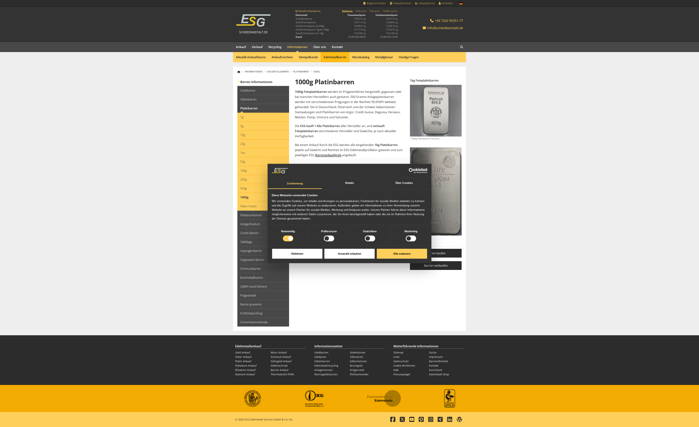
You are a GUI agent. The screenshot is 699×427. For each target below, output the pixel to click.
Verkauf (257, 47)
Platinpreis (374, 11)
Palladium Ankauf (246, 365)
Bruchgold (356, 365)
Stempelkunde (308, 57)
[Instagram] (431, 419)
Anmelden (447, 3)
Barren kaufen (436, 253)
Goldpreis (347, 11)
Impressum (436, 357)
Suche (433, 352)
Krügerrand (357, 370)
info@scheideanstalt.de (445, 28)
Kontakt (337, 47)
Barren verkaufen (436, 266)
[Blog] (459, 419)
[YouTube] (412, 419)
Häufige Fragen (409, 57)
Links (396, 357)
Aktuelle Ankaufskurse (251, 57)
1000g (316, 71)
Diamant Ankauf (245, 374)
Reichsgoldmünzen (326, 374)
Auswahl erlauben (349, 253)
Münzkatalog (361, 57)
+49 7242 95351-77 (448, 20)
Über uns (319, 47)
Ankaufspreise (426, 3)
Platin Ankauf (243, 361)
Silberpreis (361, 11)
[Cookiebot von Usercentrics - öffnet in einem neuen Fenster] (411, 170)
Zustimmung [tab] (295, 183)
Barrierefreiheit (438, 361)
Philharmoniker (359, 374)
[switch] (329, 238)
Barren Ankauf (279, 370)
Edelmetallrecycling (326, 365)
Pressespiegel (401, 374)
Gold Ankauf (242, 352)
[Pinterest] (421, 419)
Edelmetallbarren (335, 57)
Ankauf (241, 47)
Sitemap (398, 352)
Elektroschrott (279, 365)
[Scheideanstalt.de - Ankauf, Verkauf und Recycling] (240, 72)
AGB (395, 370)
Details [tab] (349, 182)
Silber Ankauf (243, 357)
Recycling (274, 47)
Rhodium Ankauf (245, 370)
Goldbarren (321, 352)
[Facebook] (393, 419)
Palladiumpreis (390, 11)
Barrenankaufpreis (328, 155)
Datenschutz (401, 361)
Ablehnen (297, 253)
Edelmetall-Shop (439, 374)
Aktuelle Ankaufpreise (309, 11)
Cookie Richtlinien (404, 365)
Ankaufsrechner (402, 3)
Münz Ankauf (279, 352)
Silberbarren (322, 361)
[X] (402, 419)
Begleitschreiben (376, 3)
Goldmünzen (358, 352)
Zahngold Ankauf (281, 361)
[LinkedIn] (450, 419)
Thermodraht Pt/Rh (282, 374)
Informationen (297, 47)
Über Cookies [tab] (404, 182)
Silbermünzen (358, 361)
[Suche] (461, 47)
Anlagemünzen (323, 370)
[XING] (440, 419)
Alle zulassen (401, 253)
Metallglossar (384, 57)
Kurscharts (435, 370)
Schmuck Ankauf (281, 357)
